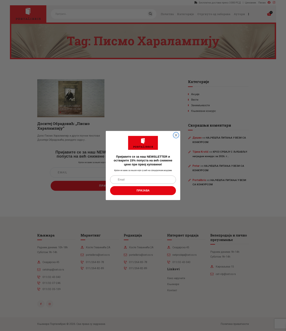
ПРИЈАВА (143, 190)
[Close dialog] (176, 135)
